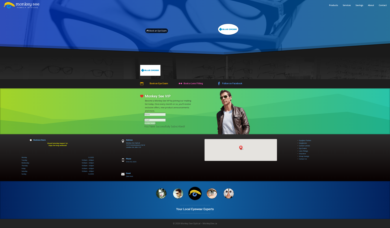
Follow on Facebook (232, 83)
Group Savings (304, 156)
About (371, 6)
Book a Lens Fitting (193, 83)
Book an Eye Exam (158, 30)
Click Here (129, 176)
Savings (359, 6)
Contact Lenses (304, 146)
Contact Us (303, 159)
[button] (241, 148)
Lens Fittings (303, 151)
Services (347, 6)
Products (333, 6)
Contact (383, 6)
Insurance (302, 154)
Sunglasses (303, 143)
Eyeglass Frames (305, 140)
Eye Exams (303, 148)
